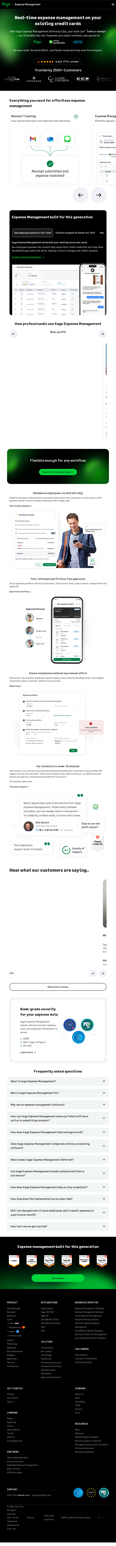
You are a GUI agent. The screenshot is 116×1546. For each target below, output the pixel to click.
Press (77, 1413)
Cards (9, 1319)
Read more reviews (58, 986)
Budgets (11, 1355)
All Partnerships (14, 1472)
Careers (78, 1409)
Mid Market (46, 1373)
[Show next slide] (98, 195)
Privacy (30, 1517)
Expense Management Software (89, 1308)
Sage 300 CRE (47, 1312)
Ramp (9, 1418)
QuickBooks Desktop (50, 1323)
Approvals (11, 1347)
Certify (10, 1433)
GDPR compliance (69, 1517)
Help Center (12, 1495)
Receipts (11, 1312)
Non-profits (46, 1351)
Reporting (14, 686)
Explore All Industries (51, 1377)
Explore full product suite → (58, 472)
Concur (10, 1426)
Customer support (18, 786)
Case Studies (81, 1355)
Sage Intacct (47, 1308)
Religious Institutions (51, 1366)
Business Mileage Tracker (87, 1319)
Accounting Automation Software (90, 1338)
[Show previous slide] (81, 195)
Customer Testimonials (86, 1358)
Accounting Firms (15, 1461)
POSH (77, 1405)
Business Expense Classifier (88, 1441)
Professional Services (51, 1362)
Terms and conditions (49, 1518)
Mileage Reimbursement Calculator (92, 1444)
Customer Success (83, 1362)
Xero (43, 1327)
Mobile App (12, 1344)
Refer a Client (13, 1469)
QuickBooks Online (50, 1319)
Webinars (79, 1433)
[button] (32, 233)
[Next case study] (102, 334)
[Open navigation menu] (113, 4)
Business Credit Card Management (91, 1334)
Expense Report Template (87, 1437)
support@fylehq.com (41, 1495)
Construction (47, 1347)
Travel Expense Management (88, 1316)
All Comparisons (14, 1441)
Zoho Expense (13, 1429)
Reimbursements (15, 1351)
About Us (79, 1394)
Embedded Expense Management (22, 1465)
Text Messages (14, 1308)
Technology (46, 1355)
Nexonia (11, 1437)
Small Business (48, 1370)
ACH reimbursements (20, 506)
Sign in (10, 1401)
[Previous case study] (13, 334)
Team (77, 1398)
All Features (12, 1366)
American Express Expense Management (87, 1325)
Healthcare (46, 1359)
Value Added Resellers (17, 1457)
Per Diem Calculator (84, 1448)
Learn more (26, 1052)
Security (11, 1362)
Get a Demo (58, 1278)
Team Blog (80, 1401)
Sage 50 (44, 1316)
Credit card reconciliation (26, 257)
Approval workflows (19, 591)
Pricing (10, 1394)
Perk (43, 1330)
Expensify (11, 1422)
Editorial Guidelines (84, 1452)
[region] (58, 79)
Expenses (11, 1316)
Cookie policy (84, 1517)
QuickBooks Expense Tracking (88, 1330)
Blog (77, 1429)
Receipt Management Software (89, 1312)
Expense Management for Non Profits (32, 403)
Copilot (10, 1340)
